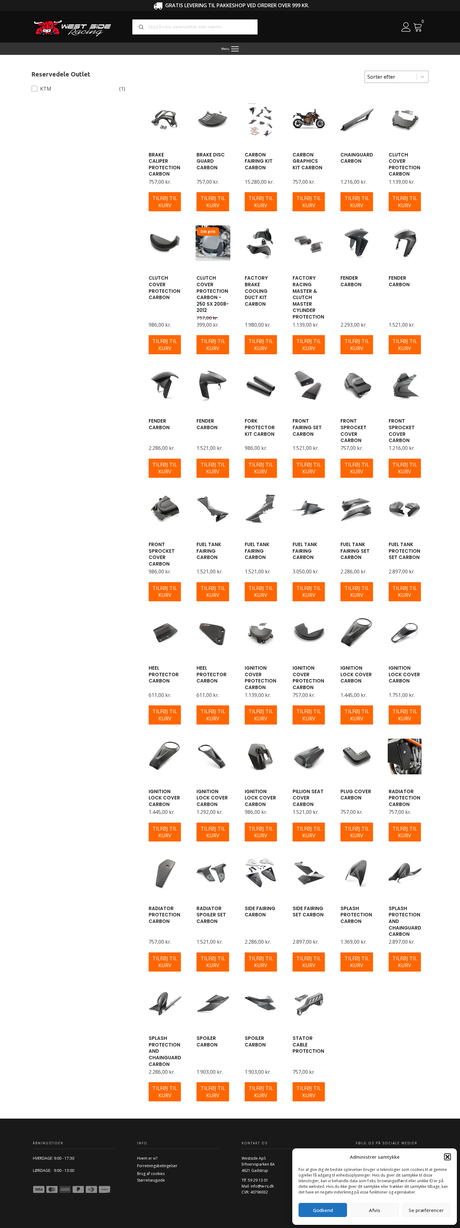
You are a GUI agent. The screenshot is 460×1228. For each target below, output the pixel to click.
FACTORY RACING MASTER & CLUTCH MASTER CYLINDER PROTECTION (308, 297)
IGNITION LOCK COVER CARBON (356, 674)
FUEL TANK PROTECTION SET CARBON (404, 551)
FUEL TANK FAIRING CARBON (209, 551)
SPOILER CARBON (207, 1041)
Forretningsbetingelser (157, 1165)
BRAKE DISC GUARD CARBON (211, 161)
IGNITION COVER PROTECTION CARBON (260, 678)
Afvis (374, 1210)
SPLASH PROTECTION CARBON (356, 915)
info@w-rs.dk (262, 1186)
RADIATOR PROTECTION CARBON (404, 798)
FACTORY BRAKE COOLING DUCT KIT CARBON (256, 291)
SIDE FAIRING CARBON (260, 911)
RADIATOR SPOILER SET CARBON (211, 915)
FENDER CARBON (350, 281)
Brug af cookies (151, 1173)
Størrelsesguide (151, 1180)
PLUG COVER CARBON (355, 794)
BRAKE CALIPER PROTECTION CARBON (164, 164)
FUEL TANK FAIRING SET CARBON (355, 551)
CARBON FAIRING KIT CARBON (259, 161)
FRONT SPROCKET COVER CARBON (353, 431)
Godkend (323, 1210)
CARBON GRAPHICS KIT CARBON (307, 161)
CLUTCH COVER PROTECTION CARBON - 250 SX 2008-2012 (213, 294)
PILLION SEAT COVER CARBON (308, 798)
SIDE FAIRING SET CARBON (308, 911)
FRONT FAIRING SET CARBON (307, 427)
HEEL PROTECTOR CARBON (164, 674)
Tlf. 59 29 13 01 (255, 1180)
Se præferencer (426, 1210)
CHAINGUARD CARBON (356, 158)
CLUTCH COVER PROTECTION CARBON (404, 164)
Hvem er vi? (147, 1158)
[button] (447, 1157)
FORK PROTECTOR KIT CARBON (260, 427)
